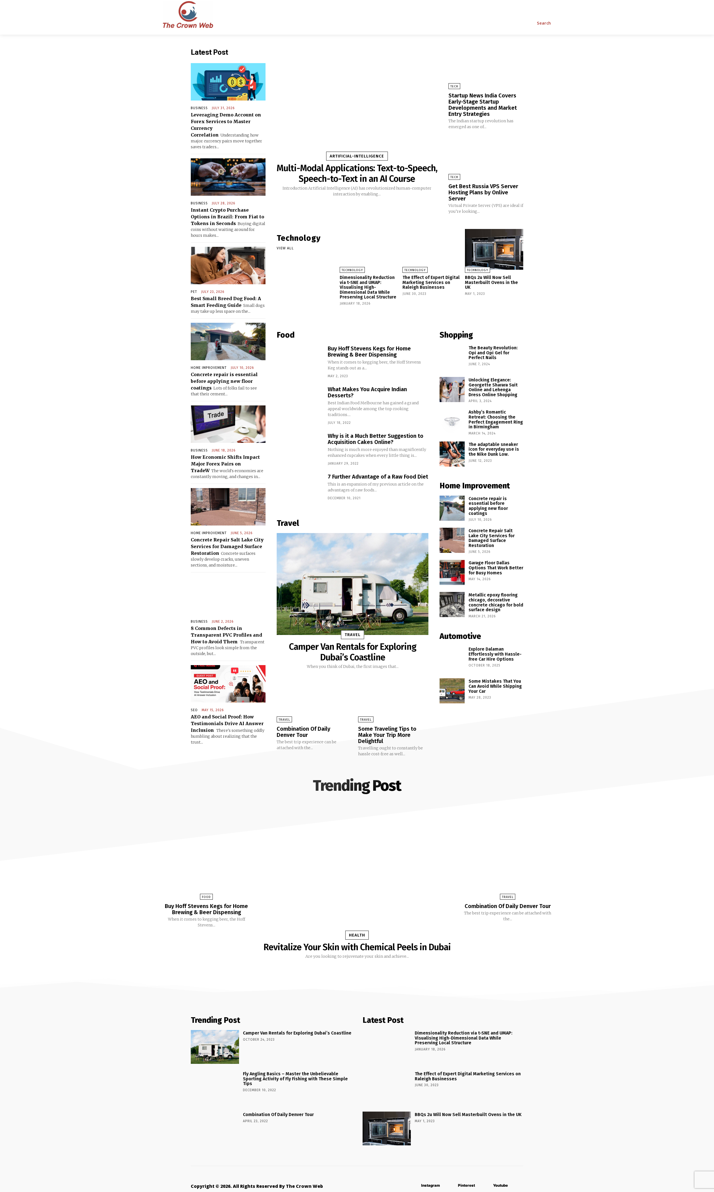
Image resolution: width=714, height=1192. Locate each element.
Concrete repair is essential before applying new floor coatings (224, 381)
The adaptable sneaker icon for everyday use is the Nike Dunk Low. (494, 449)
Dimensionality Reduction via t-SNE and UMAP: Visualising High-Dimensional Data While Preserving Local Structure (368, 287)
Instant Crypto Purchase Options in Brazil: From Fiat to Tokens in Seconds (227, 216)
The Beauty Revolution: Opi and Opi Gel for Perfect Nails (493, 352)
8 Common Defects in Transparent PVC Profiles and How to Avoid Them (226, 634)
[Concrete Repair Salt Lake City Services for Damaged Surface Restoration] (228, 506)
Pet (194, 291)
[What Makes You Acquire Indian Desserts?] (299, 401)
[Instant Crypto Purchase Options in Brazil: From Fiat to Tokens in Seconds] (228, 177)
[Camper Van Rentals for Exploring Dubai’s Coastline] (352, 584)
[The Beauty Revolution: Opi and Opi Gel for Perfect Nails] (452, 357)
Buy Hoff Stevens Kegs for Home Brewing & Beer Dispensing (369, 351)
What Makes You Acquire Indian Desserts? (367, 392)
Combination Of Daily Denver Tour (303, 731)
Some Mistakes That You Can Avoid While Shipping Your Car (495, 686)
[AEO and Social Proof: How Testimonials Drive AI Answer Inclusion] (228, 684)
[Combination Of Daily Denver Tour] (312, 701)
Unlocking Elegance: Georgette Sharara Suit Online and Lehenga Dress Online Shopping (493, 387)
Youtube (500, 1185)
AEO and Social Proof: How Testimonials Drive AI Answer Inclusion (227, 723)
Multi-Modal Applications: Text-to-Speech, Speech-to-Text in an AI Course (357, 173)
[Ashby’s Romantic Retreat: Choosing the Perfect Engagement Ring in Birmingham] (452, 421)
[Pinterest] (450, 1186)
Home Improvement (209, 367)
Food (206, 897)
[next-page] (352, 313)
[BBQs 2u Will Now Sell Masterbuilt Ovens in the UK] (494, 249)
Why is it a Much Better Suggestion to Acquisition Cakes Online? (375, 439)
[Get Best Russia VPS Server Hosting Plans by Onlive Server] (485, 158)
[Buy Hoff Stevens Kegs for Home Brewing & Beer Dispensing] (299, 361)
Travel (353, 634)
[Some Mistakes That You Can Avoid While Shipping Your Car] (452, 690)
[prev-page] (343, 313)
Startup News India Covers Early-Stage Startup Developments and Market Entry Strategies (482, 104)
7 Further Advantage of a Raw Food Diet (378, 476)
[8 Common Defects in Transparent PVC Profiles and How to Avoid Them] (228, 595)
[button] (544, 23)
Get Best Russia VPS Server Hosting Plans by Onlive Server (483, 192)
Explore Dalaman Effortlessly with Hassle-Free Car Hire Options (495, 653)
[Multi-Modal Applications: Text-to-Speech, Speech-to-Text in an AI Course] (357, 102)
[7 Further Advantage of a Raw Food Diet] (299, 489)
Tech (454, 86)
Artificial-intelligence (357, 156)
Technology (352, 270)
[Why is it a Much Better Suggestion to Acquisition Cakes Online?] (299, 448)
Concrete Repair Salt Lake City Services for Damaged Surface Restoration (227, 546)
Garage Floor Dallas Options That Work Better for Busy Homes (496, 567)
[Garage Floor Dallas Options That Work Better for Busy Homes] (452, 572)
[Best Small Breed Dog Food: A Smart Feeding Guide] (228, 265)
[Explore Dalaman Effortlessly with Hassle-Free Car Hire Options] (452, 658)
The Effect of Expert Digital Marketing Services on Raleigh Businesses (431, 282)
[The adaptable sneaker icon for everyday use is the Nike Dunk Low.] (452, 454)
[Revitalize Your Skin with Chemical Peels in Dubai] (357, 872)
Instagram (430, 1185)
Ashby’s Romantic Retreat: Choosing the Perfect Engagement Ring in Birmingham (496, 419)
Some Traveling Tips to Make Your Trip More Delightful (387, 734)
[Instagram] (413, 1186)
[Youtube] (485, 1186)
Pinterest (466, 1185)
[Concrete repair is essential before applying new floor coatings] (228, 341)
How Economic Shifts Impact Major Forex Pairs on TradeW (225, 463)
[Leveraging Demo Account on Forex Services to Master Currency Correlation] (228, 82)
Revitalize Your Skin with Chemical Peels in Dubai (357, 947)
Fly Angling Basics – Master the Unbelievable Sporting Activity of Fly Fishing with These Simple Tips (295, 1078)
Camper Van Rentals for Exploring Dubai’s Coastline (352, 652)
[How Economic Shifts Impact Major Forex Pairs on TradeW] (228, 424)
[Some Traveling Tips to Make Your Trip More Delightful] (393, 701)
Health (357, 935)
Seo (194, 710)
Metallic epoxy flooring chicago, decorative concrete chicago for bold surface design (496, 602)
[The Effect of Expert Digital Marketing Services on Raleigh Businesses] (431, 249)
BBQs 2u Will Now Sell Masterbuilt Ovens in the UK (491, 282)
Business (199, 108)
